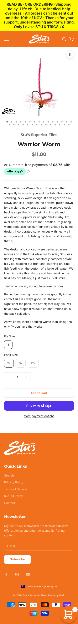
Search (9, 475)
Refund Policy (13, 496)
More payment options (39, 416)
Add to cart (39, 393)
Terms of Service (15, 489)
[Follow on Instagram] (17, 574)
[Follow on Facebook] (6, 574)
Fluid (62, 595)
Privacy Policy (13, 482)
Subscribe (17, 559)
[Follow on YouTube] (28, 574)
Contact (9, 503)
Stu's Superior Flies (39, 134)
